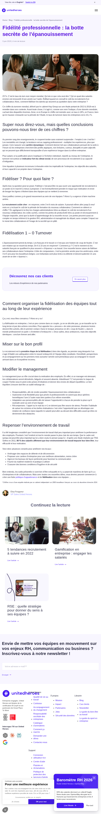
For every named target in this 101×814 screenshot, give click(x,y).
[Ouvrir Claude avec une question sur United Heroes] (12, 735)
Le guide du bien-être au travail (88, 713)
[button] (5, 810)
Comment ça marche (38, 730)
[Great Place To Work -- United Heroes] (13, 717)
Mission (58, 700)
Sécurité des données (65, 716)
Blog (81, 700)
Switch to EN (30, 2)
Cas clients (84, 704)
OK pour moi (41, 802)
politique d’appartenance (26, 477)
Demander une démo (39, 737)
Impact (58, 704)
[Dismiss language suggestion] (94, 2)
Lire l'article (11, 560)
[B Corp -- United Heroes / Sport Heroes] (5, 717)
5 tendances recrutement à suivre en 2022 (26, 551)
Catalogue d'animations (38, 724)
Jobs (57, 712)
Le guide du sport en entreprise (88, 719)
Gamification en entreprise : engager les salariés (73, 553)
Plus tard (89, 805)
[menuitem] (41, 698)
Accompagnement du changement (41, 708)
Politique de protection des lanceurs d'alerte (40, 774)
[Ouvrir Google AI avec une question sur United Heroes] (5, 742)
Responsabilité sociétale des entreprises (40, 716)
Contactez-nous (40, 742)
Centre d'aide (39, 762)
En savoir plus (80, 279)
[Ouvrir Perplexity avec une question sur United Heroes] (19, 735)
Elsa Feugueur (17, 492)
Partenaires (60, 708)
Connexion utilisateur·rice (39, 756)
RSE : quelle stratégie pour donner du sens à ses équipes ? (25, 610)
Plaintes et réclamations (39, 766)
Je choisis (15, 802)
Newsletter (84, 708)
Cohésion (37, 703)
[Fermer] (94, 778)
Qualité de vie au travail (40, 698)
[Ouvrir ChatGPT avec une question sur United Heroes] (5, 735)
